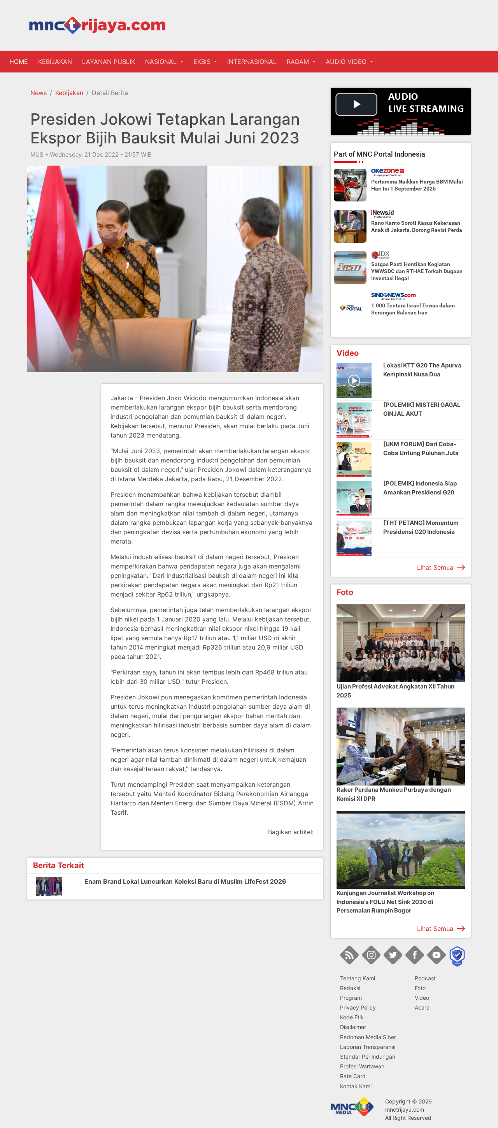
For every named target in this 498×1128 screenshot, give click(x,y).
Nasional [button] (162, 61)
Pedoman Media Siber (368, 1037)
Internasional (252, 61)
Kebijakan (55, 61)
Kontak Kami (356, 1086)
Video (422, 997)
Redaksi (350, 988)
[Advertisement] (58, 501)
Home (20, 61)
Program (351, 997)
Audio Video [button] (347, 61)
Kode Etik (352, 1017)
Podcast (425, 978)
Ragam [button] (299, 61)
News (38, 93)
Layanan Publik (108, 61)
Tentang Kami (357, 978)
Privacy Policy (358, 1007)
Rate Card (353, 1076)
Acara (422, 1007)
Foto (420, 988)
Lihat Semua (435, 567)
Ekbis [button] (202, 61)
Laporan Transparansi (367, 1046)
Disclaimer (353, 1027)
